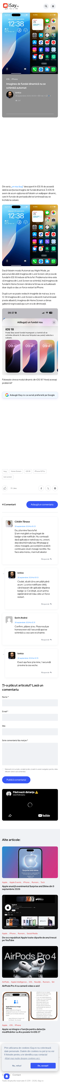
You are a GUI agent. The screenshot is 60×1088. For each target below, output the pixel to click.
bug (5, 471)
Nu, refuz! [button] (16, 1066)
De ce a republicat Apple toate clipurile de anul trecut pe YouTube (29, 939)
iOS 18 (28, 471)
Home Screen (16, 471)
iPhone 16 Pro (40, 471)
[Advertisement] (30, 150)
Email (5, 711)
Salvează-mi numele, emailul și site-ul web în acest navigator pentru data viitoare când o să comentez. (31, 770)
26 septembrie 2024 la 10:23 (25, 526)
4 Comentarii (9, 504)
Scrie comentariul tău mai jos (15, 740)
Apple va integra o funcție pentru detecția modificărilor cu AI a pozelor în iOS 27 (23, 1031)
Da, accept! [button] (43, 1066)
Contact (17, 1074)
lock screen (8, 477)
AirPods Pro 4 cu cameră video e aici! (21, 986)
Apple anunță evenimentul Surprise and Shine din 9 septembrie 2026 (28, 888)
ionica (20, 572)
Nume (5, 697)
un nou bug (17, 186)
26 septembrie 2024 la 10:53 (28, 577)
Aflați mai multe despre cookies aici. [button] (22, 1058)
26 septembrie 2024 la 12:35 (27, 658)
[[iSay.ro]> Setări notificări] (7, 1076)
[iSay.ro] (11, 6)
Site (3, 726)
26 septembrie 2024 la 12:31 (25, 622)
